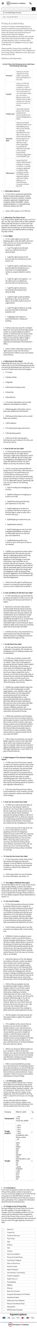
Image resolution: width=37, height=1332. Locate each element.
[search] (34, 9)
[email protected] (7, 1194)
